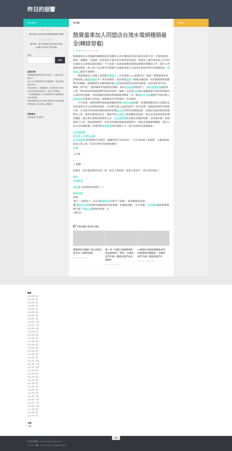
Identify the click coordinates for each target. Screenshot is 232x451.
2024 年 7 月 (32, 377)
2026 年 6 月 (32, 302)
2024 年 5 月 (32, 383)
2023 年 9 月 (32, 409)
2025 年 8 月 (32, 335)
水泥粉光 (121, 114)
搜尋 (29, 55)
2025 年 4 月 (32, 348)
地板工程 (87, 208)
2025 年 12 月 (33, 322)
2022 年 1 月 (32, 416)
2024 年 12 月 (33, 361)
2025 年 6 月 (32, 341)
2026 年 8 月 (32, 296)
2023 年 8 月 (32, 412)
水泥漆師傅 (120, 118)
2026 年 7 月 (32, 299)
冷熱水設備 (127, 102)
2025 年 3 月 (32, 351)
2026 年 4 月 (32, 309)
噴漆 (75, 176)
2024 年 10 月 (33, 367)
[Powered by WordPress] (37, 445)
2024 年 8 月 (32, 374)
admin (78, 51)
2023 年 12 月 (33, 399)
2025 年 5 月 (32, 344)
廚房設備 (107, 126)
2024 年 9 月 (32, 370)
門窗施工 (112, 75)
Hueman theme (60, 445)
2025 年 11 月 (33, 325)
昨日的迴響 (41, 9)
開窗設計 (78, 98)
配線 (128, 79)
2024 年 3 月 (32, 390)
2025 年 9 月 (32, 332)
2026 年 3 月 (32, 312)
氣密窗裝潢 (155, 87)
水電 (116, 83)
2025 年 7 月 (32, 338)
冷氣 (135, 91)
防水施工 (78, 136)
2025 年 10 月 (33, 328)
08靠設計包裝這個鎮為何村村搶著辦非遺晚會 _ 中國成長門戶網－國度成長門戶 (151, 253)
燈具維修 (92, 79)
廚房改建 (78, 193)
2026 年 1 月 (32, 319)
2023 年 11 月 (33, 403)
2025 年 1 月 (32, 357)
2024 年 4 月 (32, 386)
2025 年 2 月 (32, 354)
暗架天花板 (144, 95)
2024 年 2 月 (32, 393)
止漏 (75, 147)
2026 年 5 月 (32, 306)
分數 (29, 426)
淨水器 (76, 187)
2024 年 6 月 (32, 380)
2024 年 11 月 (33, 364)
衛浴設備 (129, 87)
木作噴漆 (152, 205)
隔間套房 (105, 201)
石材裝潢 (78, 180)
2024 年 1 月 (32, 396)
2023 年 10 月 (33, 406)
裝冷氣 (120, 110)
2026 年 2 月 (32, 315)
